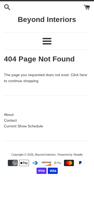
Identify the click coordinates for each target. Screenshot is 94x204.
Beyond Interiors (47, 19)
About (9, 114)
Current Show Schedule (23, 126)
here (83, 75)
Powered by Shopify (70, 154)
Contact (10, 120)
